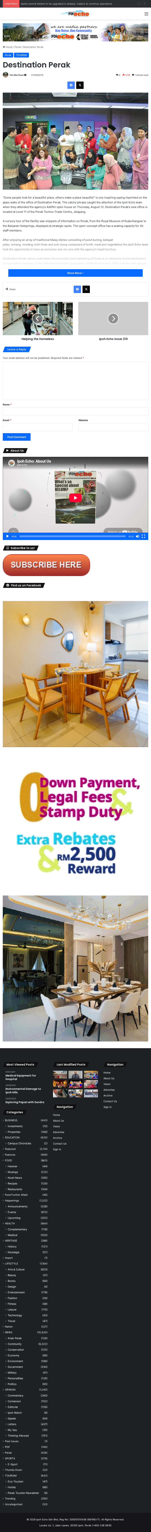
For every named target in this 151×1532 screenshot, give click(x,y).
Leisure (12, 1309)
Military (12, 1372)
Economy (13, 1355)
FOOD (8, 1160)
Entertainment (16, 1292)
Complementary (17, 1229)
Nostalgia (13, 1252)
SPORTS (10, 1458)
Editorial (13, 1407)
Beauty (12, 1275)
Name (7, 404)
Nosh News (15, 1177)
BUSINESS (11, 1120)
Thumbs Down (13, 1469)
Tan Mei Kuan (16, 75)
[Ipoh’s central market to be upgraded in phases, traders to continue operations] (91, 1075)
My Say (12, 1429)
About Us (58, 1120)
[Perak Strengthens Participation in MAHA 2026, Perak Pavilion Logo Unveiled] (75, 1093)
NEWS (8, 1332)
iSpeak (12, 1418)
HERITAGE (11, 1240)
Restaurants (15, 1189)
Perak (18, 46)
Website (83, 420)
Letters (12, 1424)
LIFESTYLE (11, 1263)
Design (12, 1286)
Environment (15, 1361)
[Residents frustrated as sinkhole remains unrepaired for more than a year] (60, 1093)
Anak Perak (15, 1338)
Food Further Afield (16, 1194)
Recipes (12, 1183)
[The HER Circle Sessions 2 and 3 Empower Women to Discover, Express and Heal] (60, 1084)
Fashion (12, 1298)
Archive (57, 1137)
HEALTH (10, 1223)
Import (9, 1257)
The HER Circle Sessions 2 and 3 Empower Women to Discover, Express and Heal (68, 3)
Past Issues (12, 1441)
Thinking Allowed (18, 1435)
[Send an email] (25, 75)
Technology (15, 1315)
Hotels (12, 1487)
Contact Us (59, 1143)
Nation (9, 1326)
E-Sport (12, 1464)
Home (9, 46)
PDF (7, 1446)
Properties (14, 1131)
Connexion (14, 1401)
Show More (74, 273)
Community (15, 1343)
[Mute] (137, 536)
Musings (13, 1172)
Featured (10, 1148)
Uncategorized (13, 1504)
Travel (11, 1321)
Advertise (58, 1132)
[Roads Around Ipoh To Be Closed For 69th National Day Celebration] (91, 1093)
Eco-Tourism (15, 1481)
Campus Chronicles (19, 1143)
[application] (75, 498)
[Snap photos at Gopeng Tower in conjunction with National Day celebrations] (75, 1084)
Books (11, 1280)
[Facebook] (71, 85)
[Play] (7, 536)
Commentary (15, 1395)
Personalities (15, 1378)
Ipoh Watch (15, 1412)
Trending (10, 1498)
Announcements (17, 1206)
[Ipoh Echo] (75, 13)
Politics (12, 1384)
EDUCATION (12, 1137)
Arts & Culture (16, 1269)
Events (12, 1212)
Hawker (12, 1166)
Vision (56, 1126)
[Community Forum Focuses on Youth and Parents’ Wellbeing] (75, 1075)
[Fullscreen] (143, 536)
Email (7, 420)
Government (15, 1366)
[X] (80, 85)
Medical (12, 1235)
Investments (15, 1126)
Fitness (12, 1303)
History (12, 1246)
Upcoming (14, 1217)
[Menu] (146, 15)
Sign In (57, 1149)
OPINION (10, 1389)
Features (10, 1154)
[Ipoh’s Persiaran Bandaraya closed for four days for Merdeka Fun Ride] (60, 1075)
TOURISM (21, 55)
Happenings (12, 1200)
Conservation (16, 1349)
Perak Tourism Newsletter (23, 1492)
